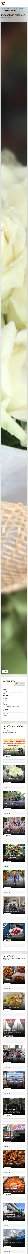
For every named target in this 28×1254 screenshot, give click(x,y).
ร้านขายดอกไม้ (19, 9)
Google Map (20, 684)
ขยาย (6, 671)
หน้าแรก (3, 9)
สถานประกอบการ (11, 9)
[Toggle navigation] (25, 3)
